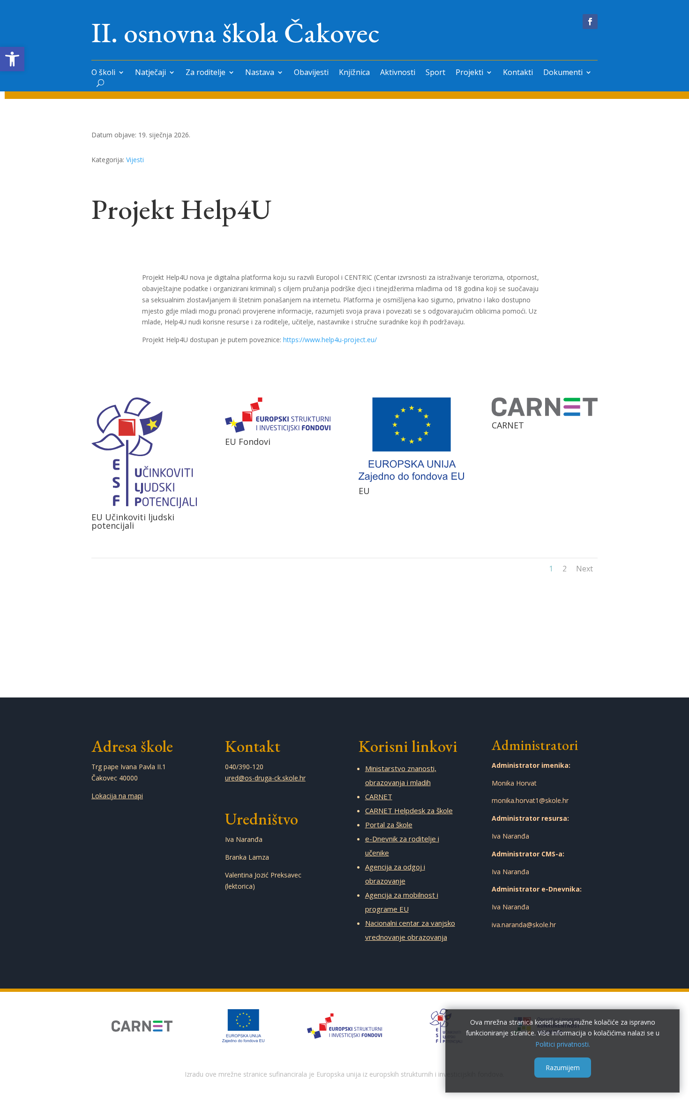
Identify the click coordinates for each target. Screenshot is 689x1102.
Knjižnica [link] (354, 73)
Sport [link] (435, 73)
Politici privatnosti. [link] (562, 1044)
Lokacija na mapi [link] (117, 795)
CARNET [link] (378, 796)
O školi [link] (103, 73)
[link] (12, 59)
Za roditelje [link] (205, 73)
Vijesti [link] (135, 159)
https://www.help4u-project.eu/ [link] (330, 339)
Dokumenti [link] (563, 73)
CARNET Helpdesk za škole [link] (409, 810)
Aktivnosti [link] (397, 73)
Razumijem (563, 1067)
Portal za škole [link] (388, 824)
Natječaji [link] (150, 73)
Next (584, 568)
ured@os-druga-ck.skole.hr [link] (265, 777)
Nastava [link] (259, 73)
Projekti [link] (469, 73)
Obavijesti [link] (311, 73)
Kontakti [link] (518, 73)
